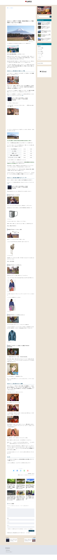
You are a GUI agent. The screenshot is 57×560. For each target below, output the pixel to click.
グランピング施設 (26, 557)
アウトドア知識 (40, 51)
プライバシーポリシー (35, 557)
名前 (8, 518)
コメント (8, 507)
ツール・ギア (40, 49)
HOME (29, 556)
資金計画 (40, 57)
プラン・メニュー (41, 56)
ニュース (39, 59)
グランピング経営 (21, 557)
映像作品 (33, 473)
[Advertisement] (20, 14)
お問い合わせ (8, 550)
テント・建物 (40, 54)
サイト (8, 525)
